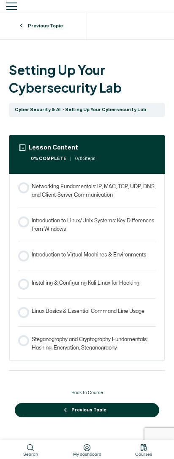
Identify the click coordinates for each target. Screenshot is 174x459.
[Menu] (11, 6)
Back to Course (87, 393)
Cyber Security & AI (37, 110)
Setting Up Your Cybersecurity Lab (105, 110)
